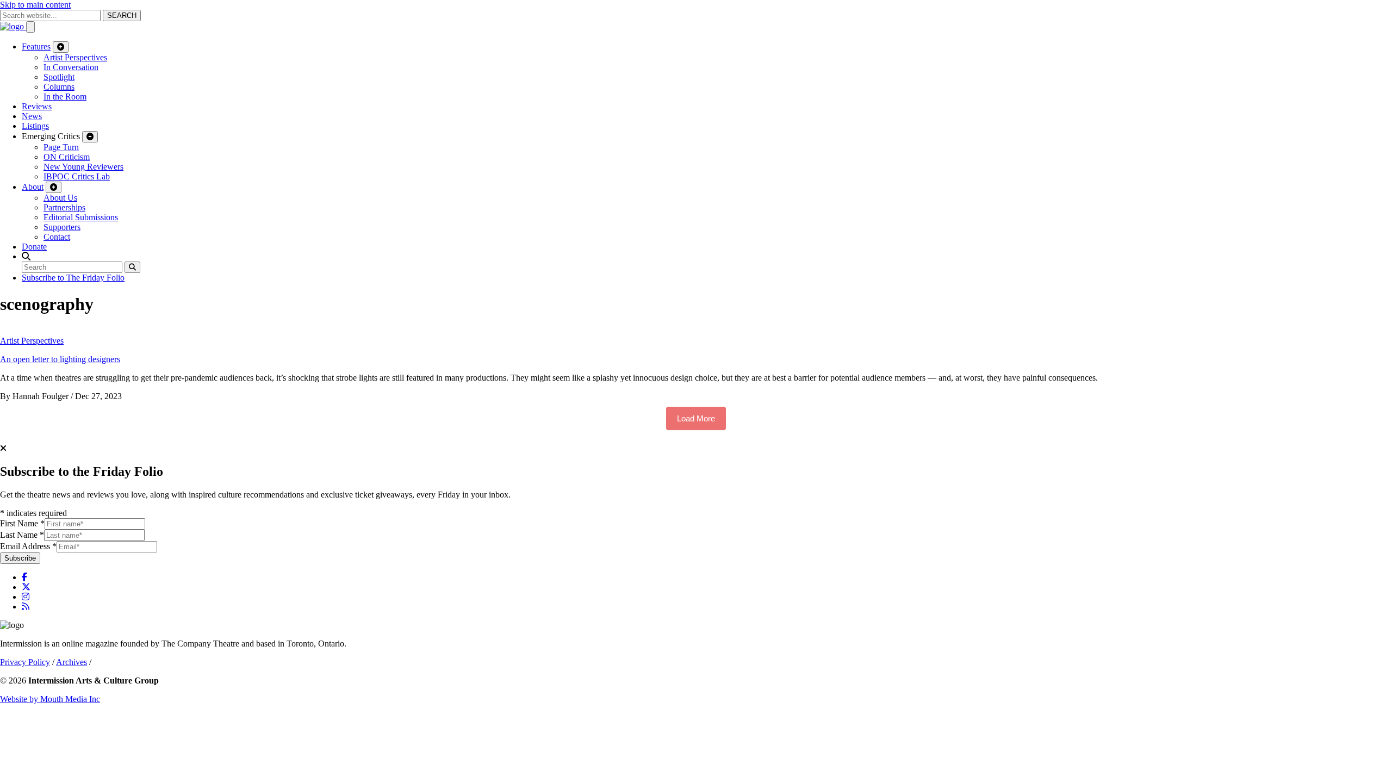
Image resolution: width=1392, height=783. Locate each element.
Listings (35, 125)
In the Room (65, 96)
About (33, 186)
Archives (71, 662)
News (32, 116)
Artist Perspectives (75, 57)
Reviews (37, 106)
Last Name (22, 534)
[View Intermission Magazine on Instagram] (25, 596)
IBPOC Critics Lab (77, 176)
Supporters (62, 227)
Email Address (28, 546)
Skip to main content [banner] (35, 4)
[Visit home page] (13, 26)
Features (36, 46)
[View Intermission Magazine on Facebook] (24, 577)
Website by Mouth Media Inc (50, 699)
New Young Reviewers (83, 166)
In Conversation (71, 67)
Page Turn (61, 147)
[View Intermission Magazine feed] (25, 606)
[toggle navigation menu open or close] (30, 27)
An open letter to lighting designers (60, 359)
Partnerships (64, 207)
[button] (26, 256)
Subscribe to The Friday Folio (73, 277)
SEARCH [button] (121, 15)
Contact (57, 236)
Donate (34, 246)
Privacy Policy (25, 662)
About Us (60, 197)
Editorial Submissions (81, 217)
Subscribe (20, 558)
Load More (696, 418)
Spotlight (59, 77)
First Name (22, 523)
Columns (59, 86)
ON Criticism (67, 156)
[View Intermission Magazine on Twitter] (26, 587)
